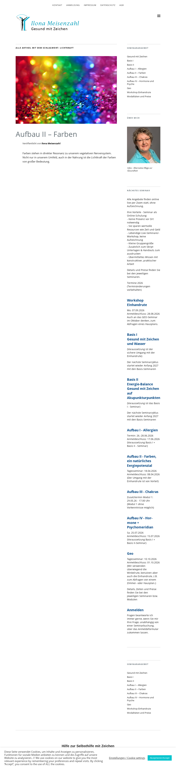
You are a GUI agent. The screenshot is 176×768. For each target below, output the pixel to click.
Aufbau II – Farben (46, 134)
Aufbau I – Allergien (137, 68)
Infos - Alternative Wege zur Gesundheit (139, 169)
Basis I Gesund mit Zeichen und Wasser (143, 339)
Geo (129, 88)
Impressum (90, 5)
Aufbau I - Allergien (142, 430)
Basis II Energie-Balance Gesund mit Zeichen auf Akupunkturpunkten (143, 388)
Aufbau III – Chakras (137, 76)
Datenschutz (107, 5)
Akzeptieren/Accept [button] (160, 757)
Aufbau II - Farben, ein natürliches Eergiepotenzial (141, 461)
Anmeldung (73, 5)
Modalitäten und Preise (139, 96)
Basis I (130, 60)
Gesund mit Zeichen (137, 56)
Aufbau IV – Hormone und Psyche (140, 83)
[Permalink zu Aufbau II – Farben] (66, 123)
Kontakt (57, 5)
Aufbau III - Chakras (142, 492)
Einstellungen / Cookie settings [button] (127, 757)
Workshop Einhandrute (139, 92)
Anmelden (135, 610)
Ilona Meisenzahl (51, 143)
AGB (121, 5)
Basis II (130, 64)
